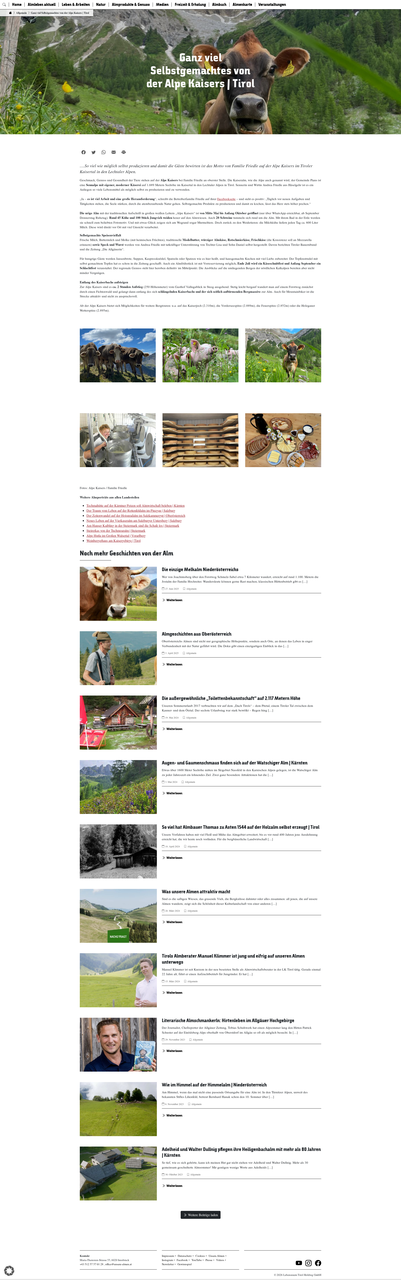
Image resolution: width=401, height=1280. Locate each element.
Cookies (200, 1256)
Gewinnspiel (185, 1264)
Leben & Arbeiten (76, 4)
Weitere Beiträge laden (203, 1215)
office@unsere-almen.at (118, 1264)
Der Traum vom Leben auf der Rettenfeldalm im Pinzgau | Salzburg (130, 510)
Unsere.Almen (217, 1256)
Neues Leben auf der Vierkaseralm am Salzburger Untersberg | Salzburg (134, 520)
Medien (162, 4)
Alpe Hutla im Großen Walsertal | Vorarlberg (116, 535)
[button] (9, 1271)
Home (17, 4)
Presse (209, 1260)
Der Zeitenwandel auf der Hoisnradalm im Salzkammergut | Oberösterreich (135, 515)
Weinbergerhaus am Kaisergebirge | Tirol (113, 540)
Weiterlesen (174, 600)
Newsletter (168, 1264)
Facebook (182, 1260)
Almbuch (219, 4)
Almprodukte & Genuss (131, 4)
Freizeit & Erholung (190, 4)
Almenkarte (242, 4)
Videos (220, 1260)
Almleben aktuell (42, 4)
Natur (101, 4)
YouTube (197, 1260)
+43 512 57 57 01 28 (91, 1264)
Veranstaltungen (272, 4)
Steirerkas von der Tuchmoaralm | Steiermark (115, 530)
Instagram (167, 1260)
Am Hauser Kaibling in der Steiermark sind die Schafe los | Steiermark (132, 525)
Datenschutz (185, 1256)
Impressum (168, 1256)
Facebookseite (226, 199)
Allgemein (191, 588)
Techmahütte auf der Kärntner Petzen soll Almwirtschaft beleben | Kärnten (135, 505)
